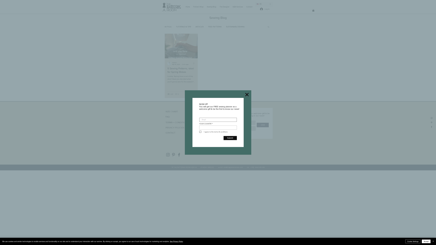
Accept (426, 241)
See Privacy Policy (176, 241)
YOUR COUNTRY (205, 124)
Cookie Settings (413, 241)
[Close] (433, 241)
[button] (247, 94)
